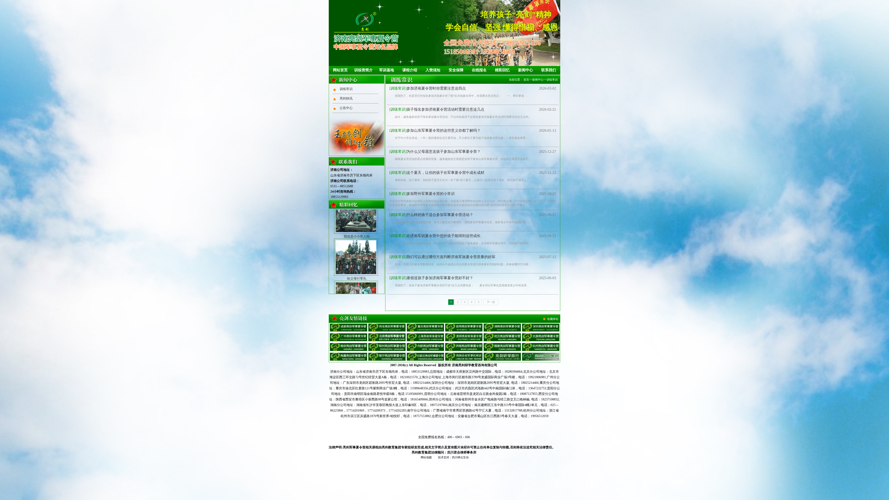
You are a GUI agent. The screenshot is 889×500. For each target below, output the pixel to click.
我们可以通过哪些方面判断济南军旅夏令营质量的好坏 (442, 257)
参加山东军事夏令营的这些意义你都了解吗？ (435, 130)
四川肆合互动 (460, 457)
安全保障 (456, 70)
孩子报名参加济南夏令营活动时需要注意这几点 (436, 109)
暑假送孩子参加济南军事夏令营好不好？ (431, 278)
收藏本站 (552, 319)
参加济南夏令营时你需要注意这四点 (427, 88)
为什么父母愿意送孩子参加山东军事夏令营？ (435, 151)
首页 (526, 79)
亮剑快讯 (346, 98)
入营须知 (433, 70)
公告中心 (346, 108)
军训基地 (386, 70)
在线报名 (479, 70)
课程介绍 (409, 70)
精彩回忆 (502, 70)
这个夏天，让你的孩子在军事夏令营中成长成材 (436, 173)
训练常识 (346, 89)
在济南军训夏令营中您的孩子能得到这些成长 (435, 236)
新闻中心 (525, 70)
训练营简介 (363, 70)
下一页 (491, 302)
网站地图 (426, 457)
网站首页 (340, 70)
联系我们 (548, 70)
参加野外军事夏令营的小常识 (422, 194)
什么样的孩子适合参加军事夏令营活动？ (431, 215)
